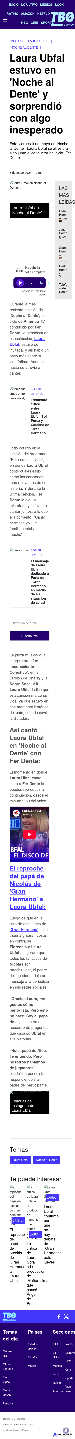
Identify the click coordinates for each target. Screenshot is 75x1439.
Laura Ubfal (20, 1160)
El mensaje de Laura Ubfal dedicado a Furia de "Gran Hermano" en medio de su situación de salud (40, 582)
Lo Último (29, 4)
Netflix (69, 1344)
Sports (69, 1378)
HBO (68, 1361)
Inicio (13, 4)
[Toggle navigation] (5, 20)
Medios (46, 4)
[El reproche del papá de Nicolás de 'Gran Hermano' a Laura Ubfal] (15, 1205)
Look (59, 4)
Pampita (8, 1403)
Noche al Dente (46, 1160)
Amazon (58, 1391)
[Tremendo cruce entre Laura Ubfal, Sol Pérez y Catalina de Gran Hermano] (19, 394)
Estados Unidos (12, 1429)
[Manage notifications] (66, 1430)
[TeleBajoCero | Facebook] (2, 31)
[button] (29, 635)
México (25, 1429)
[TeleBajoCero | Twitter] (10, 31)
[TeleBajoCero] (19, 1316)
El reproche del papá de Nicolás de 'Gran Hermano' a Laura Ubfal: (28, 887)
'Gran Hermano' (24, 929)
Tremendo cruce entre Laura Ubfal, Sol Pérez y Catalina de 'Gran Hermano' (40, 416)
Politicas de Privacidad (15, 1424)
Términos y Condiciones (14, 1418)
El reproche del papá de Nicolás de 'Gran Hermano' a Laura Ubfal (18, 1255)
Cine (68, 1369)
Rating (57, 1382)
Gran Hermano (23, 1220)
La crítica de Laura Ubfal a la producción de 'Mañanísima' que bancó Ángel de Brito (38, 1273)
